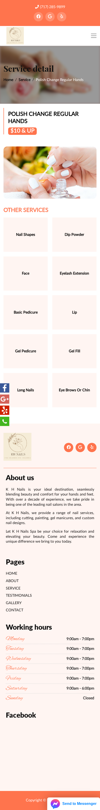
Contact (14, 610)
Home (8, 80)
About (12, 581)
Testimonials (19, 595)
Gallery (14, 603)
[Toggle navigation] (93, 36)
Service (24, 80)
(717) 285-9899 (52, 7)
